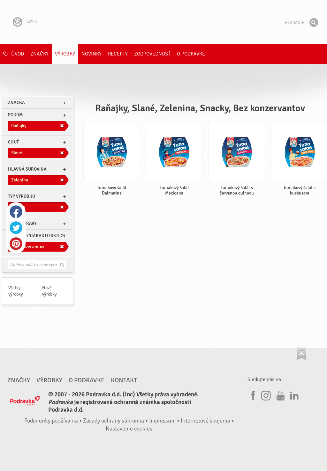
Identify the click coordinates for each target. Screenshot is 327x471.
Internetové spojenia (205, 420)
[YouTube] (280, 394)
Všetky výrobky (15, 291)
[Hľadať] (313, 23)
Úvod (17, 54)
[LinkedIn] (293, 394)
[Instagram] (266, 394)
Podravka (163, 22)
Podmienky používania (51, 420)
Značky (39, 54)
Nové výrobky (49, 291)
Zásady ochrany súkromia (113, 420)
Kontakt (124, 380)
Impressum (162, 420)
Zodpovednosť (152, 54)
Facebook (16, 211)
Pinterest (16, 243)
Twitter (16, 227)
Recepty (118, 54)
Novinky (91, 54)
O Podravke (191, 54)
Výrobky (65, 54)
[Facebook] (252, 394)
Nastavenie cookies (129, 428)
